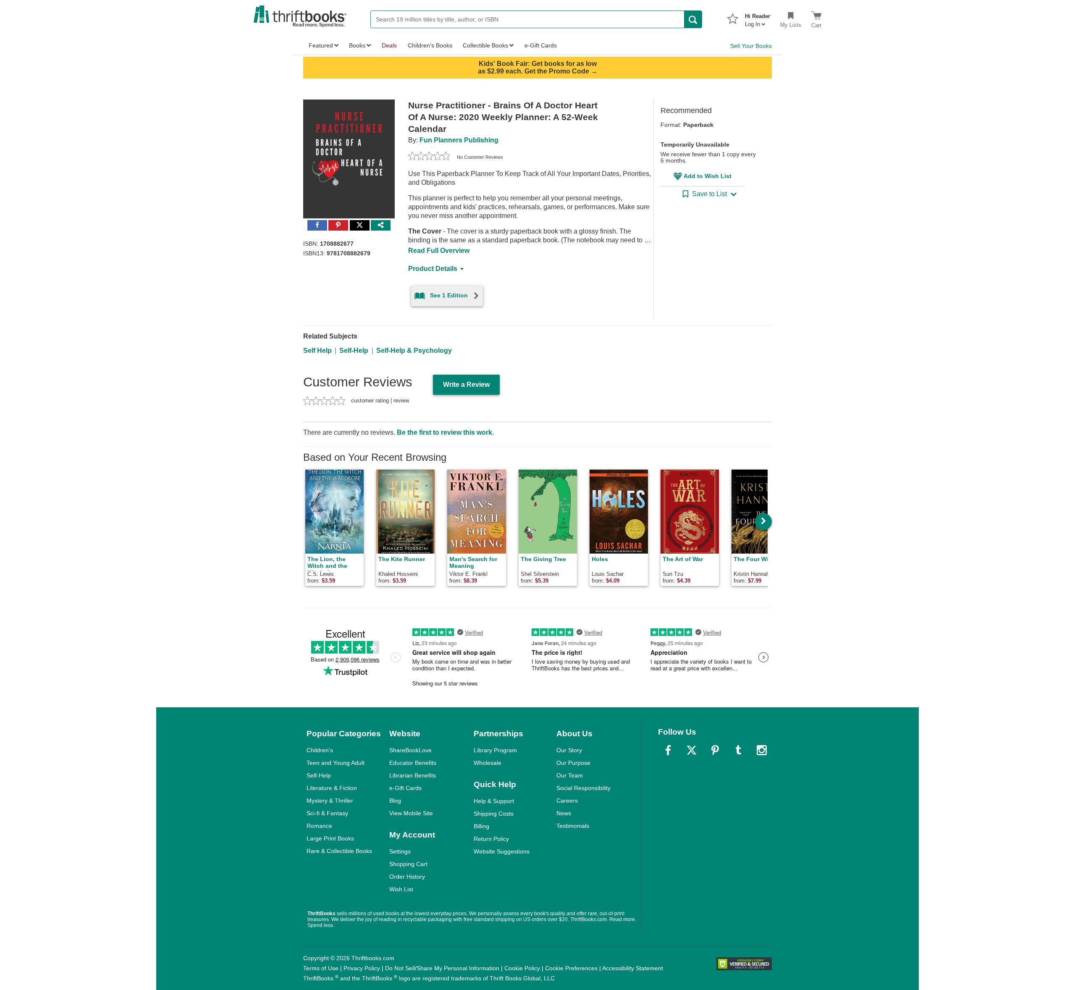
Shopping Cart (408, 864)
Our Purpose (573, 762)
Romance (319, 825)
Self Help (317, 350)
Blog (395, 800)
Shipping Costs (494, 813)
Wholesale (487, 762)
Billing (481, 826)
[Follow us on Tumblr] (738, 750)
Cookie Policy (522, 968)
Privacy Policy (361, 968)
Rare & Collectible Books (339, 851)
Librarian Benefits (412, 775)
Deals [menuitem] (389, 45)
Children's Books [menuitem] (430, 45)
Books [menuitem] (357, 45)
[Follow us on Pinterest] (715, 750)
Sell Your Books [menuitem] (751, 45)
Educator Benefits (412, 762)
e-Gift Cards (405, 788)
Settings (400, 851)
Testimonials (572, 825)
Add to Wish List (708, 176)
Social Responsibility (583, 788)
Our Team (569, 775)
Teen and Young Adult (335, 762)
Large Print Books (330, 838)
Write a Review (466, 384)
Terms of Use (320, 968)
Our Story (569, 750)
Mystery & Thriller (330, 800)
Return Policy (491, 838)
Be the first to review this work (444, 432)
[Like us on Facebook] (668, 750)
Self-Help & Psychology (414, 350)
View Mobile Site (411, 813)
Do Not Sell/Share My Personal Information (442, 968)
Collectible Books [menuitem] (485, 45)
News (563, 813)
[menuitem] (757, 17)
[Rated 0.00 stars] (429, 157)
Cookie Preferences (571, 968)
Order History (407, 876)
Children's (320, 750)
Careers (567, 800)
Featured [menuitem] (321, 45)
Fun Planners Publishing (459, 140)
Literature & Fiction (332, 788)
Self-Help (353, 350)
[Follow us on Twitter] (692, 750)
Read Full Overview (438, 250)
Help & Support (494, 801)
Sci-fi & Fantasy (327, 813)
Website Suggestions (502, 851)
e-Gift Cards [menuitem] (540, 45)
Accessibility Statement (632, 968)
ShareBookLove (410, 750)
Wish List (401, 889)
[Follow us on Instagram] (762, 750)
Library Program (495, 750)
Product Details (432, 268)
